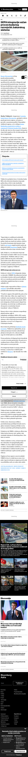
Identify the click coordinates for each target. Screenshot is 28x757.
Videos (15, 689)
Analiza (2, 707)
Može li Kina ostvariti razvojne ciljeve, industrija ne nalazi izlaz (11, 637)
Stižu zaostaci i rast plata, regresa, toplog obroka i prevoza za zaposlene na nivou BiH (20, 588)
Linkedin (16, 722)
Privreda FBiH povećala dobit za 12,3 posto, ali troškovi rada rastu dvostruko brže (6, 588)
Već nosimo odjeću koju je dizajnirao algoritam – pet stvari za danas (14, 645)
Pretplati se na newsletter (19, 683)
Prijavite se (19, 755)
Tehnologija (3, 699)
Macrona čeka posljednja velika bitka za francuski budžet (11, 625)
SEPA (13, 273)
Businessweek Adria (5, 705)
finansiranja (13, 247)
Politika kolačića (4, 716)
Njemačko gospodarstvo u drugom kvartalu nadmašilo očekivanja (13, 662)
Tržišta (2, 695)
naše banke (8, 245)
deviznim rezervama (19, 401)
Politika (2, 693)
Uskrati (14, 396)
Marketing (3, 722)
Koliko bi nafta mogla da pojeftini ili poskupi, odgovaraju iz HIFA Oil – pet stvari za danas (13, 654)
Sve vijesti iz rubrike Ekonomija (7, 510)
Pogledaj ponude (20, 751)
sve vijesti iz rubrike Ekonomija (7, 669)
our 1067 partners (10, 367)
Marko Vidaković (18, 466)
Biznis (2, 691)
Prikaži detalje (19, 383)
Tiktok (15, 724)
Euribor (18, 468)
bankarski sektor (6, 468)
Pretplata (24, 9)
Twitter (15, 720)
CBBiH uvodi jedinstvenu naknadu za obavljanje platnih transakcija (13, 164)
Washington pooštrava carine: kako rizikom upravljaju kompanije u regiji (20, 570)
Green (2, 701)
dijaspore (10, 351)
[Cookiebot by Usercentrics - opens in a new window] (20, 360)
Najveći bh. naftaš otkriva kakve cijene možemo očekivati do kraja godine (14, 547)
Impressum (3, 714)
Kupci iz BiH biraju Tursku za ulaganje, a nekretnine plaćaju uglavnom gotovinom (7, 570)
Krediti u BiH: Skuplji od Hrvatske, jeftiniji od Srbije (16, 479)
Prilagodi (13, 392)
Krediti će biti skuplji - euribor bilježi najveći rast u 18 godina (17, 487)
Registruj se (7, 751)
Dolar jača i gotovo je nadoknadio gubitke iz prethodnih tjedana (15, 496)
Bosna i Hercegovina (6, 76)
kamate (23, 468)
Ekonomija (6, 598)
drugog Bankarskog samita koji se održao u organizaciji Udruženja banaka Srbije (12, 126)
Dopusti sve (14, 387)
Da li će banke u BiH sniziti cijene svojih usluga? (13, 160)
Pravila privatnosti (5, 718)
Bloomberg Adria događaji (20, 693)
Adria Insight (4, 709)
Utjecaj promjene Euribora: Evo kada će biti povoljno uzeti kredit (13, 173)
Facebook (16, 716)
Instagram (16, 718)
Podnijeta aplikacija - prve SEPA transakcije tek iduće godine (17, 504)
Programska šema (18, 691)
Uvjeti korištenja (4, 720)
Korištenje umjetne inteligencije (5, 725)
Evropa (2, 621)
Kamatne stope (5, 470)
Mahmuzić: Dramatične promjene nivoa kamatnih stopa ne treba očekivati (13, 168)
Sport (2, 703)
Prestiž (2, 697)
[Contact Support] (26, 530)
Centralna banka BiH (7, 466)
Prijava (19, 9)
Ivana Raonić (6, 33)
